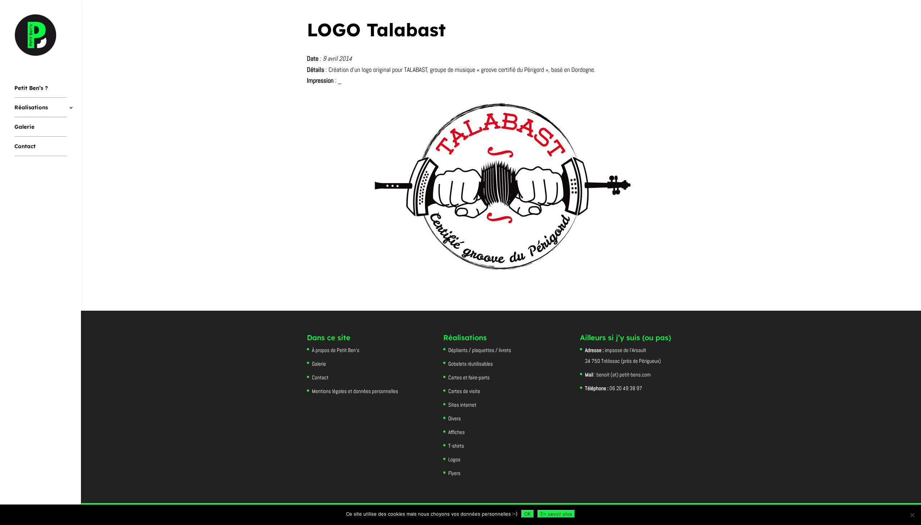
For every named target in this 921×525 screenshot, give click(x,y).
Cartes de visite (464, 391)
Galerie (24, 127)
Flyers (454, 473)
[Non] (912, 515)
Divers (454, 418)
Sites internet (462, 404)
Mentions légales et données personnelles (355, 391)
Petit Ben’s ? (31, 88)
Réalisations (31, 108)
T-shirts (456, 445)
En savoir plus (556, 514)
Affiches (456, 432)
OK (527, 514)
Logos (454, 459)
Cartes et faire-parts (469, 377)
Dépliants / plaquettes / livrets (479, 350)
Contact (25, 147)
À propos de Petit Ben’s (335, 350)
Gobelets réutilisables (470, 363)
